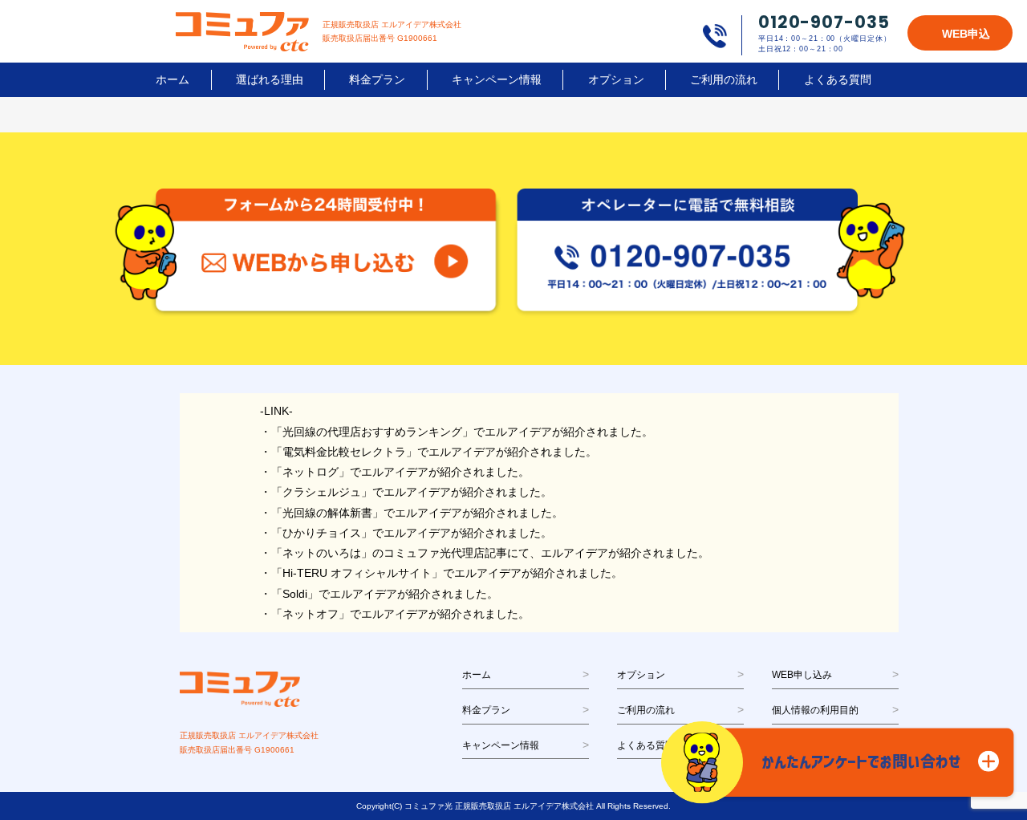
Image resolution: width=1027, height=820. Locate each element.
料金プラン (377, 79)
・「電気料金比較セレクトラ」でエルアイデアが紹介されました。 (428, 451)
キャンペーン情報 (497, 79)
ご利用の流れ (723, 79)
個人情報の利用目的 (815, 710)
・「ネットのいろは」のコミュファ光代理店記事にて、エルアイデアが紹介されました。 (484, 552)
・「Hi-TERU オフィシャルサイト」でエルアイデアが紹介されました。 (441, 572)
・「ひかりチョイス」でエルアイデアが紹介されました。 (406, 532)
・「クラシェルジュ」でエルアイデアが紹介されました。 (406, 491)
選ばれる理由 (269, 79)
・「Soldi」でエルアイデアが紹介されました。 (379, 593)
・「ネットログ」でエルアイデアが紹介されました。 (395, 471)
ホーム (172, 79)
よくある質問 (837, 79)
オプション (616, 79)
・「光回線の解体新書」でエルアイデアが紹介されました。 (411, 512)
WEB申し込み (802, 674)
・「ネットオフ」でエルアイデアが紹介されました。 (395, 613)
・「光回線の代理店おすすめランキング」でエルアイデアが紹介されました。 (456, 431)
